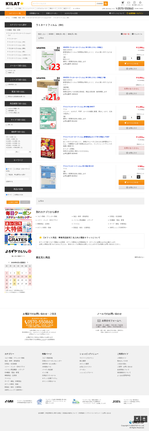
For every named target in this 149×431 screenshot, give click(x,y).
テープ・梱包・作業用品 (118, 224)
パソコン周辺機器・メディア (83, 220)
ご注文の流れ (121, 364)
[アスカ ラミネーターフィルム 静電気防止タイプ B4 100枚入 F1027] (48, 148)
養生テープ (53, 8)
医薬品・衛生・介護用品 (81, 227)
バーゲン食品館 (47, 369)
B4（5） (11, 125)
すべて (10, 169)
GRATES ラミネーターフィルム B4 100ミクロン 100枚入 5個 (84, 77)
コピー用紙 (18, 8)
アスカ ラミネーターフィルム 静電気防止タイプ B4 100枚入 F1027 (86, 137)
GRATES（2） (12, 84)
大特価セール (34, 13)
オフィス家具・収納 (44, 227)
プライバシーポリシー (94, 413)
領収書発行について (124, 372)
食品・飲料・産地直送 (81, 216)
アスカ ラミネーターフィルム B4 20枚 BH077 (79, 107)
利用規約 (82, 413)
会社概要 (41, 413)
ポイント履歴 (84, 364)
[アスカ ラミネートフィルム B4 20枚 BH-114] (48, 177)
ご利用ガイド (121, 358)
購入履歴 (83, 361)
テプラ (60, 8)
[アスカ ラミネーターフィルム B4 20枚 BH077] (48, 118)
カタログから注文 (71, 13)
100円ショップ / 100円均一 (14, 390)
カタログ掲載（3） (14, 108)
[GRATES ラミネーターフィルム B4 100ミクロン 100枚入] (48, 58)
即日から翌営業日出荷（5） (17, 96)
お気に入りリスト (86, 367)
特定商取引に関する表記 (53, 413)
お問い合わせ (107, 413)
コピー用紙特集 (47, 358)
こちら (43, 339)
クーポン (83, 369)
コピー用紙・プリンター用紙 (47, 216)
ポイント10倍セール (49, 381)
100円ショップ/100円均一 (118, 227)
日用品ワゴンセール (49, 375)
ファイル (76, 224)
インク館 (45, 372)
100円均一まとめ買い (49, 364)
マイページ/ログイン (87, 358)
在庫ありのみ (19, 194)
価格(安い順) (60, 34)
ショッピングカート (86, 372)
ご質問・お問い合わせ (124, 367)
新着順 (51, 34)
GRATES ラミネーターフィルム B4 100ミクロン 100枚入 (83, 47)
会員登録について (123, 369)
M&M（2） (11, 72)
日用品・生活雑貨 (116, 216)
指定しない (42, 34)
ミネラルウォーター (42, 8)
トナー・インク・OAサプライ (47, 220)
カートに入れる (132, 63)
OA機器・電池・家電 (117, 220)
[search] (106, 4)
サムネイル (138, 34)
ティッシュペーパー (28, 8)
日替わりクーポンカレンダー (52, 361)
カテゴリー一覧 (15, 13)
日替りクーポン (52, 13)
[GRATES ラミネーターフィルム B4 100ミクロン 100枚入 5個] (48, 88)
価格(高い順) (72, 34)
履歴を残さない (139, 257)
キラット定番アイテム (49, 378)
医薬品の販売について (70, 413)
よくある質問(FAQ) (123, 375)
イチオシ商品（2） (14, 113)
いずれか (17, 169)
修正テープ (67, 8)
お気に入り (133, 69)
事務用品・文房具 (43, 224)
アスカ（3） (12, 70)
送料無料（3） (12, 110)
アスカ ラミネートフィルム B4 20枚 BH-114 (78, 166)
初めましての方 (122, 361)
